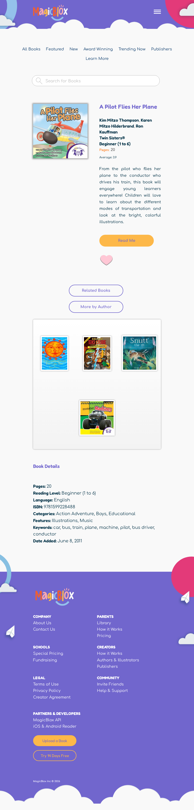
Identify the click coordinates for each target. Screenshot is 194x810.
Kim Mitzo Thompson (119, 120)
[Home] (50, 13)
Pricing (104, 636)
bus (66, 527)
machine (108, 527)
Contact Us (44, 629)
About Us (42, 623)
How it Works (109, 629)
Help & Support (112, 691)
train (77, 527)
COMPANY (42, 616)
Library (104, 623)
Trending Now (132, 49)
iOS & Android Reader (54, 726)
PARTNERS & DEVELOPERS (56, 713)
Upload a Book (54, 740)
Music (86, 520)
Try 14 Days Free (55, 755)
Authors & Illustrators (118, 660)
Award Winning (98, 49)
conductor (44, 534)
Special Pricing (48, 653)
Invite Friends (110, 684)
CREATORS (106, 647)
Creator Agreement (52, 697)
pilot (125, 527)
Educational (122, 513)
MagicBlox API (47, 720)
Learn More (97, 59)
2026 (57, 781)
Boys (101, 513)
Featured (55, 49)
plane (91, 527)
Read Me (126, 241)
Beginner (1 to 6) (115, 143)
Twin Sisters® (112, 137)
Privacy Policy (47, 691)
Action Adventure (75, 513)
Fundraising (45, 660)
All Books (31, 49)
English (62, 500)
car (56, 527)
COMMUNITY (108, 677)
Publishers (161, 49)
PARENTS (105, 616)
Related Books (102, 290)
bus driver (143, 527)
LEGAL (39, 677)
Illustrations (65, 520)
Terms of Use (46, 684)
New (74, 49)
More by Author (96, 307)
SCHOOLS (41, 647)
